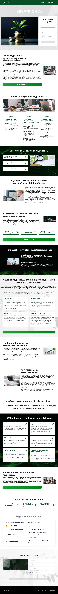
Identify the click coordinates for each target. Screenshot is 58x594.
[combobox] (43, 36)
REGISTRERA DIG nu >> (29, 332)
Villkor (38, 590)
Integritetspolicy (44, 590)
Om (35, 2)
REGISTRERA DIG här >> (29, 239)
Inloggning (51, 2)
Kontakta (42, 2)
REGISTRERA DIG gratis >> (22, 487)
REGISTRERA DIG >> (22, 84)
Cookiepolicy (52, 590)
